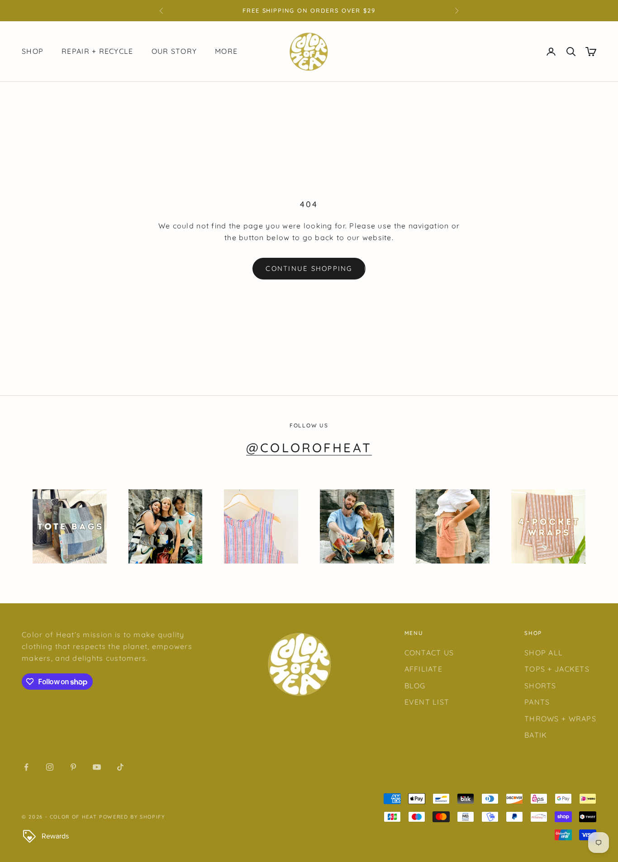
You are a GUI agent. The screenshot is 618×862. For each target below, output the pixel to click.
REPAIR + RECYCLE (97, 51)
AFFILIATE (423, 668)
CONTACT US (429, 652)
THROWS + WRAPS (560, 718)
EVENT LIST (427, 701)
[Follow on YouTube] (96, 767)
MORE (226, 51)
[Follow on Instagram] (49, 767)
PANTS (537, 701)
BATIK (535, 734)
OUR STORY (174, 51)
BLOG (415, 685)
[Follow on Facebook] (26, 767)
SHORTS (540, 685)
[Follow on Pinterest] (73, 767)
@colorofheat (309, 447)
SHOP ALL (543, 652)
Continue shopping (309, 268)
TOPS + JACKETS (556, 668)
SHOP (32, 51)
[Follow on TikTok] (120, 767)
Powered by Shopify (132, 817)
